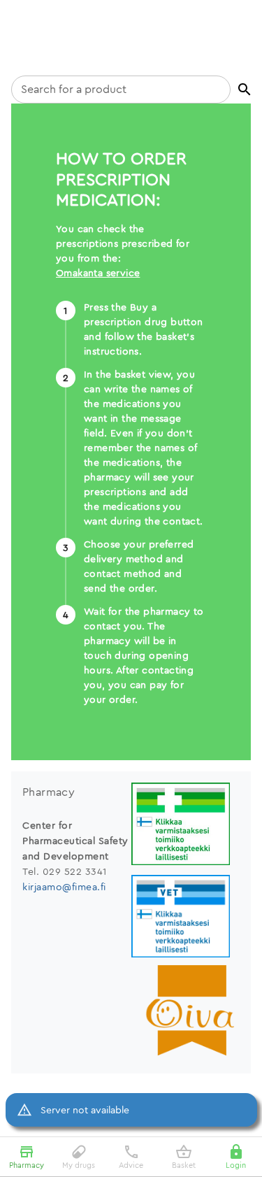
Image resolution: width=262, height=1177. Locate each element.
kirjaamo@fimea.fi (64, 886)
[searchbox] (121, 90)
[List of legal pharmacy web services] (185, 826)
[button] (245, 90)
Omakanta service (98, 272)
